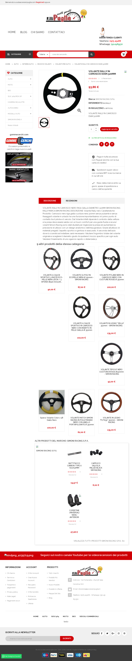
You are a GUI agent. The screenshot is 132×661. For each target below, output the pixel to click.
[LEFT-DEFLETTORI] (19, 159)
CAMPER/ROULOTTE (16, 102)
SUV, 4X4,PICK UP (15, 96)
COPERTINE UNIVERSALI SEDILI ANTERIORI (74, 513)
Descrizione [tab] (50, 201)
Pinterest (112, 144)
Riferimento (95, 103)
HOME (35, 616)
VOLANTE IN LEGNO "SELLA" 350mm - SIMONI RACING (111, 324)
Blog (23, 32)
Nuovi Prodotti (54, 585)
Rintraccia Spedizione (32, 597)
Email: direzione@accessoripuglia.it (86, 589)
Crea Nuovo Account (32, 579)
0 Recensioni (106, 78)
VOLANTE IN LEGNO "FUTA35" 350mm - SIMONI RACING (111, 420)
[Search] (91, 54)
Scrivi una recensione (99, 81)
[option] (44, 122)
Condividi (101, 144)
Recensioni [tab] (71, 201)
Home (12, 32)
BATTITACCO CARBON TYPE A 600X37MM (74, 465)
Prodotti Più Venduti (53, 579)
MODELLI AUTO (14, 114)
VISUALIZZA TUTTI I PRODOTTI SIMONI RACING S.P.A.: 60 (99, 541)
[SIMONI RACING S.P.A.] (126, 71)
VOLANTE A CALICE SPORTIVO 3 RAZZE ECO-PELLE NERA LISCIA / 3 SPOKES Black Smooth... (51, 278)
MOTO (10, 85)
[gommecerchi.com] (19, 141)
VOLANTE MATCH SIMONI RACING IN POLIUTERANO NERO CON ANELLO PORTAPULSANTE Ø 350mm (81, 421)
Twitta (107, 144)
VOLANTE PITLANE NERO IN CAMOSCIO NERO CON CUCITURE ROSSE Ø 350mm (111, 277)
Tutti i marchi (54, 573)
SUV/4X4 (55, 616)
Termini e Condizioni (11, 579)
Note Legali (11, 596)
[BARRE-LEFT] (19, 175)
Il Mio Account (33, 573)
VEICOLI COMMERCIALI (89, 616)
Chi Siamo (37, 32)
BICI (9, 91)
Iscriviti (67, 638)
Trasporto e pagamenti (11, 586)
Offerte (30, 604)
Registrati (40, 2)
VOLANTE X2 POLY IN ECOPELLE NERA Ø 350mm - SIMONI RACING (81, 277)
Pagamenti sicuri (13, 601)
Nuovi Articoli (13, 125)
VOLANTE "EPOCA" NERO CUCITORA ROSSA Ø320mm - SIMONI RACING (111, 371)
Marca (92, 99)
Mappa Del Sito (54, 593)
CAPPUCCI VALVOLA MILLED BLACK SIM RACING (96, 466)
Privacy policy (12, 592)
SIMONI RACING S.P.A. (105, 99)
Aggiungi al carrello (109, 129)
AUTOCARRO (13, 108)
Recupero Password (31, 586)
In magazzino (96, 108)
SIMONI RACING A (15, 119)
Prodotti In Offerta (55, 589)
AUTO (10, 79)
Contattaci (56, 32)
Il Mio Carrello (33, 592)
